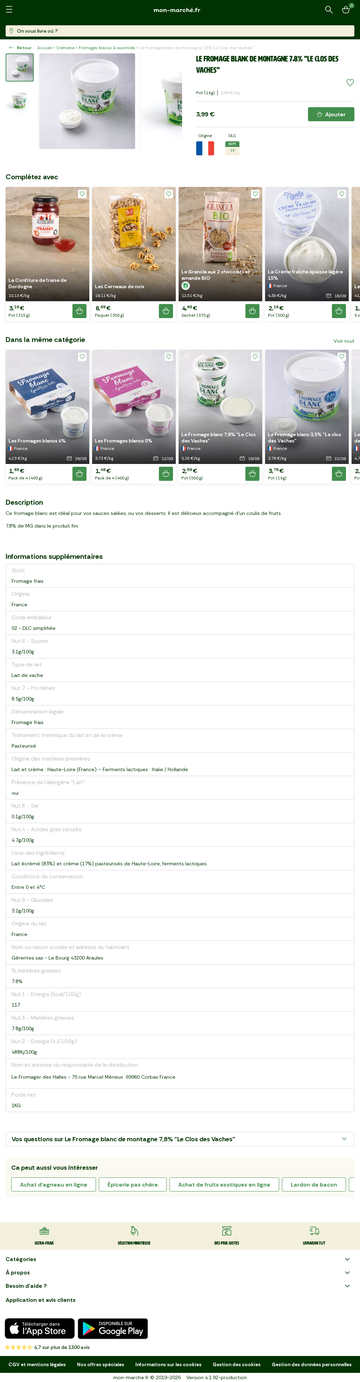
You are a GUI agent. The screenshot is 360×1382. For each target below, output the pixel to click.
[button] (47, 254)
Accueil (44, 48)
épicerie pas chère (133, 1184)
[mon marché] (180, 10)
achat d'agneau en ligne (53, 1184)
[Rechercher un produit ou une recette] (329, 9)
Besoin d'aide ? (26, 1286)
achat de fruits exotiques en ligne (224, 1184)
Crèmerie (65, 48)
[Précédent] (49, 101)
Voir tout (344, 341)
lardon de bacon (314, 1184)
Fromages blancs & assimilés (107, 48)
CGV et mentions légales (37, 1364)
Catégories (21, 1259)
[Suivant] (172, 101)
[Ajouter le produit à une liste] (350, 83)
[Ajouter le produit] (79, 311)
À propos (18, 1272)
